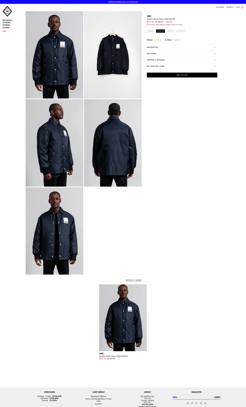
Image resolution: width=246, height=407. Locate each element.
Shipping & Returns (156, 60)
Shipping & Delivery (98, 396)
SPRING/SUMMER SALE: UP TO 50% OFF (123, 2)
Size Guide (151, 53)
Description (152, 47)
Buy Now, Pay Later (155, 66)
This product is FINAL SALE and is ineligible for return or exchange (165, 24)
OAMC (149, 16)
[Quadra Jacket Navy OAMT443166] (123, 317)
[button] (13, 23)
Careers (98, 404)
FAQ (98, 401)
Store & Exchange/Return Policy (98, 399)
